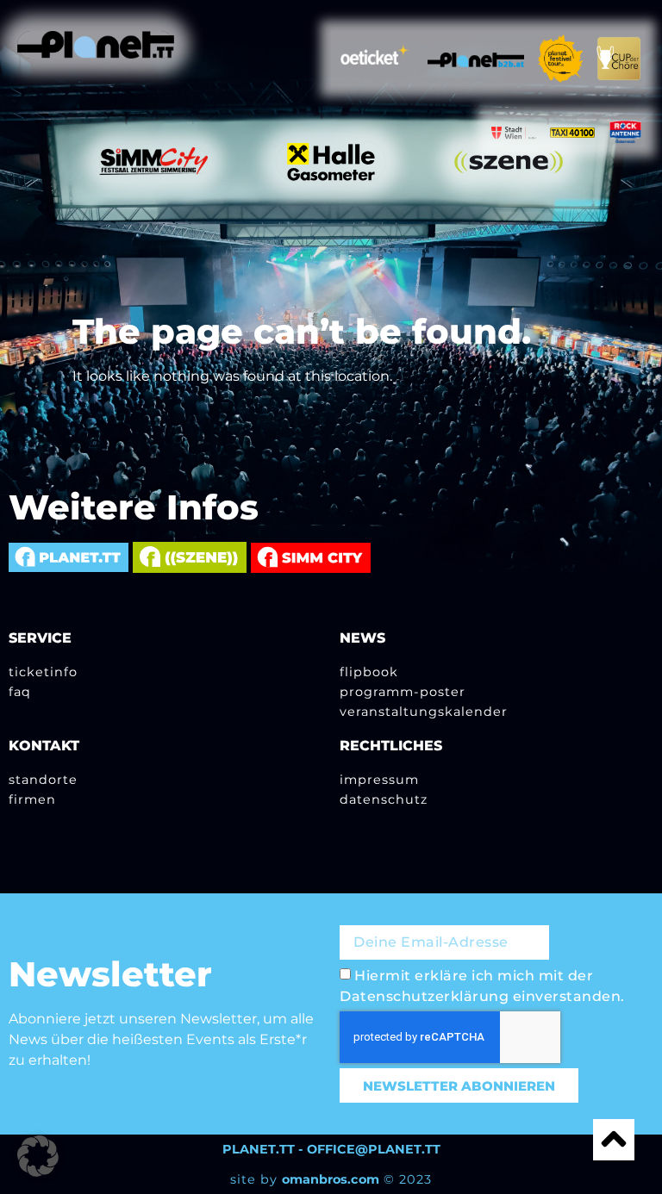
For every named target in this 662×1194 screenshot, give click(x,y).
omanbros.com (330, 1179)
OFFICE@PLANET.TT (373, 1149)
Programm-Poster (402, 692)
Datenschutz (384, 799)
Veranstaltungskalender (424, 711)
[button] (38, 1156)
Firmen (32, 799)
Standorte (43, 779)
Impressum (379, 779)
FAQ (20, 692)
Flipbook (369, 672)
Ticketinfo (43, 672)
